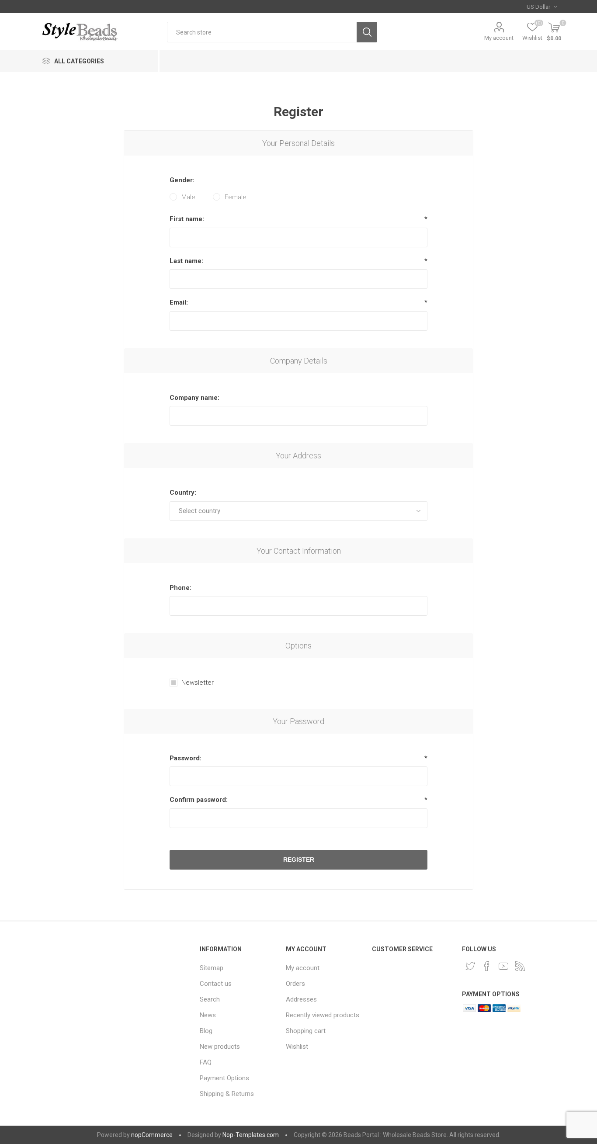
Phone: (180, 588)
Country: (183, 492)
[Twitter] (470, 966)
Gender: (182, 180)
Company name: (194, 398)
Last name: (186, 261)
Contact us (216, 984)
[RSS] (520, 966)
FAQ (206, 1062)
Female (235, 197)
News (208, 1015)
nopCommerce (152, 1134)
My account (499, 38)
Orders (295, 984)
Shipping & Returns (227, 1094)
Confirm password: (199, 800)
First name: (187, 219)
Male (188, 197)
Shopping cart (306, 1031)
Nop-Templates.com (250, 1134)
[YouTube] (503, 966)
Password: (185, 758)
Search (367, 32)
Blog (206, 1031)
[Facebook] (487, 966)
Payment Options (224, 1078)
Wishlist (297, 1046)
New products (220, 1046)
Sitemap (211, 968)
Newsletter (197, 682)
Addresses (301, 999)
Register (298, 859)
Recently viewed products (322, 1015)
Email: (179, 302)
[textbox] (262, 32)
